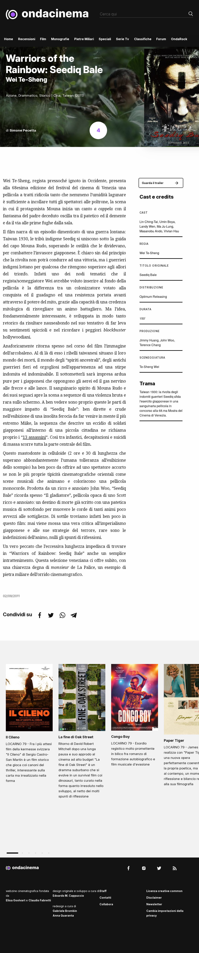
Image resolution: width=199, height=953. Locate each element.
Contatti (105, 897)
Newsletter (154, 904)
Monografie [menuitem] (60, 39)
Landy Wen (147, 226)
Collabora (106, 904)
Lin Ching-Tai (149, 221)
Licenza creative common (164, 891)
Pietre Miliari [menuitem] (84, 39)
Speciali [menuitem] (105, 39)
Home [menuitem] (8, 39)
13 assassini (34, 437)
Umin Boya (167, 221)
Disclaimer (154, 897)
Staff (103, 891)
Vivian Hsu (171, 231)
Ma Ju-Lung (165, 226)
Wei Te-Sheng (149, 253)
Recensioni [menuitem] (26, 39)
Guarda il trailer (152, 183)
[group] (29, 724)
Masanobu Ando (151, 231)
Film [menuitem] (43, 39)
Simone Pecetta (23, 130)
